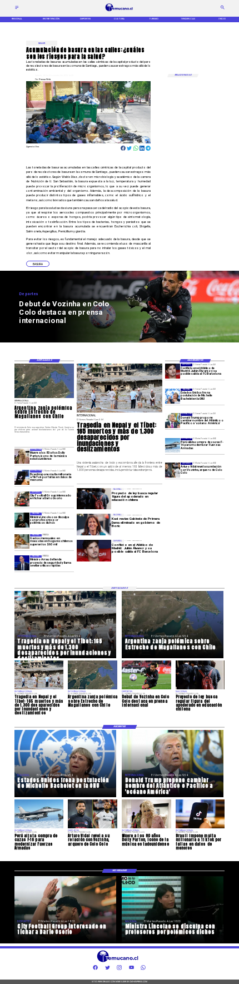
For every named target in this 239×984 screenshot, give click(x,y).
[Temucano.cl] (16, 8)
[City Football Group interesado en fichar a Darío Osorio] (21, 498)
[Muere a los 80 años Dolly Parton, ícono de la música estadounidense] (21, 456)
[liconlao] (21, 520)
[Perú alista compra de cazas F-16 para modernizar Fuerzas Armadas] (172, 445)
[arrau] (21, 562)
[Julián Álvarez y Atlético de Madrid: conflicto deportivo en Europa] (172, 371)
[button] (37, 264)
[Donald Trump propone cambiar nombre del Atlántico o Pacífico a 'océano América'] (172, 420)
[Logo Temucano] (119, 10)
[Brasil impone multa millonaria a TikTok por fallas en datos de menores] (21, 477)
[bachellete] (172, 396)
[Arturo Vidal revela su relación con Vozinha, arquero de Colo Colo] (172, 470)
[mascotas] (21, 541)
